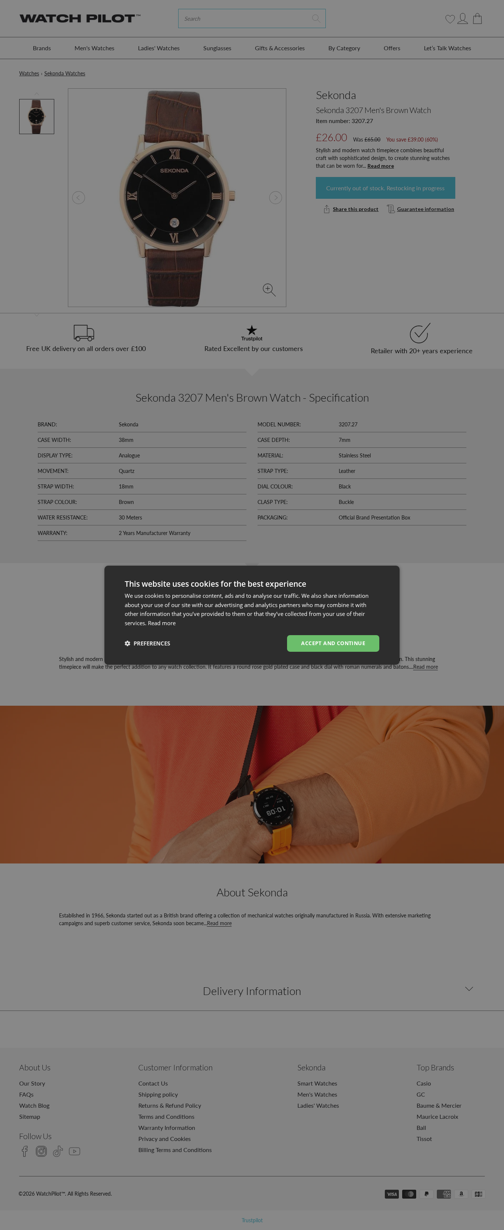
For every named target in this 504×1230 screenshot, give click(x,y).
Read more (162, 623)
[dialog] (252, 614)
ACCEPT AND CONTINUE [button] (333, 643)
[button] (147, 643)
